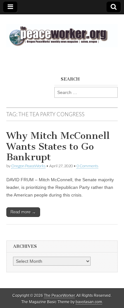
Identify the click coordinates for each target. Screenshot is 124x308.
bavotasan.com (89, 302)
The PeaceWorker (59, 295)
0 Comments (87, 165)
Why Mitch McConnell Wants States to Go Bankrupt (58, 146)
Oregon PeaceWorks (28, 165)
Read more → (23, 212)
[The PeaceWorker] (62, 32)
